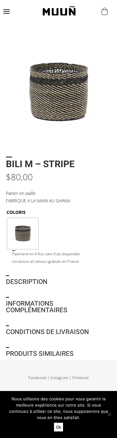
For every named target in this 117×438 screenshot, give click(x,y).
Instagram (59, 377)
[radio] (22, 233)
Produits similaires (40, 354)
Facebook (37, 377)
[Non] (109, 414)
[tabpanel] (58, 92)
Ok (58, 427)
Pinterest (80, 377)
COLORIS (16, 212)
